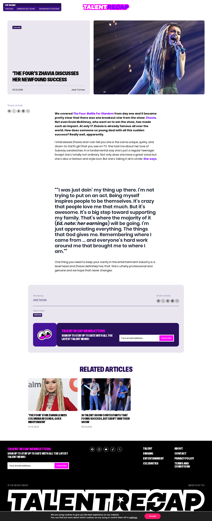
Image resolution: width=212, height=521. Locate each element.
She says (150, 159)
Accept (152, 516)
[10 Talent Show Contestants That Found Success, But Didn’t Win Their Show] (106, 394)
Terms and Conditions (182, 465)
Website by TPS (196, 485)
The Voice (9, 9)
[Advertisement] (106, 173)
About (178, 448)
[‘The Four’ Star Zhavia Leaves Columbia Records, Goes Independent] (53, 394)
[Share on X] (14, 111)
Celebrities (150, 463)
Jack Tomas (40, 299)
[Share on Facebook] (9, 111)
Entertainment (153, 458)
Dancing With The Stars (49, 9)
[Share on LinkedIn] (23, 111)
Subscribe (166, 338)
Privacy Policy (184, 458)
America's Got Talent (26, 9)
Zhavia (151, 118)
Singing (148, 453)
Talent (147, 448)
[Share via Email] (28, 111)
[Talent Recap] (106, 7)
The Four (16, 27)
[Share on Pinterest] (18, 111)
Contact (180, 453)
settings (133, 517)
